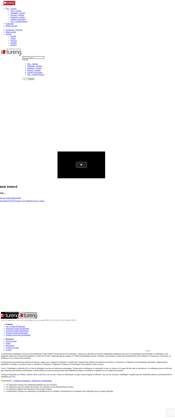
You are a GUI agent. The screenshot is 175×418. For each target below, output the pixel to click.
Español (13, 43)
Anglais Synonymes (18, 19)
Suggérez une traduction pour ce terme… (30, 201)
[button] (11, 9)
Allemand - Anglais (17, 13)
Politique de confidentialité (42, 381)
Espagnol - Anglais (17, 17)
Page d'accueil (11, 341)
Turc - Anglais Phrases (18, 21)
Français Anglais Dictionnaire (17, 333)
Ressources (10, 345)
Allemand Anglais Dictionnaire (17, 329)
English (13, 36)
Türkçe (13, 38)
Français (13, 41)
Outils (8, 343)
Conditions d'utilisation (21, 381)
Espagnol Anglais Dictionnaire (17, 331)
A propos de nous (12, 348)
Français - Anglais (17, 15)
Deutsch (13, 45)
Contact (9, 350)
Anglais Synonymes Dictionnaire (18, 335)
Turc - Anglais (15, 11)
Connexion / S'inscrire (14, 30)
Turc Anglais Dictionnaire (15, 326)
